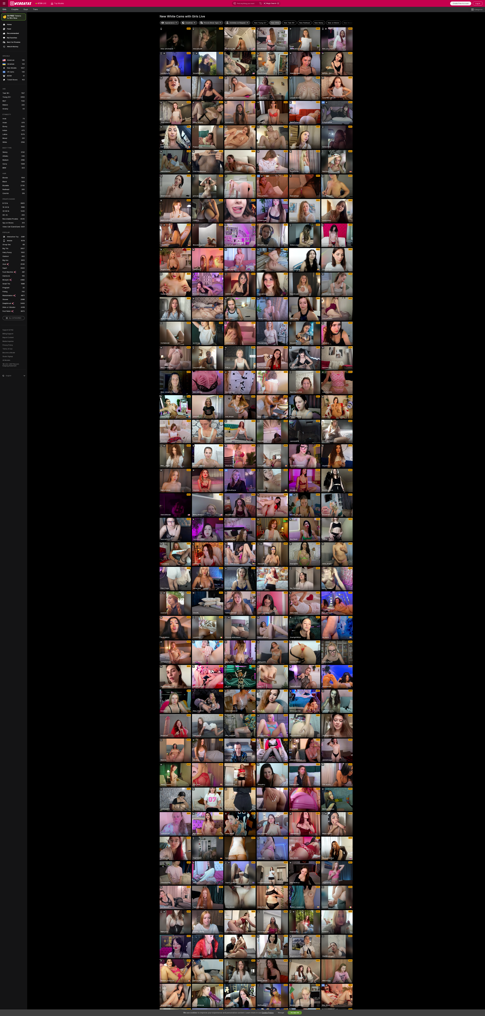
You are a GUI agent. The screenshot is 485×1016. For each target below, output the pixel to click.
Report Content (8, 337)
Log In (477, 3)
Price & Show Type (211, 23)
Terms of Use (7, 349)
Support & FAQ (8, 330)
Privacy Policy (8, 345)
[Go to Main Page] (20, 3)
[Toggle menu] (4, 3)
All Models (6, 360)
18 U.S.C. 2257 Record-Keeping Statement (11, 365)
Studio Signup (8, 356)
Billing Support (8, 334)
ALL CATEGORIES (15, 318)
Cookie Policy (267, 1013)
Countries (189, 23)
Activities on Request (238, 23)
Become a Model (9, 353)
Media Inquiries (8, 341)
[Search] (260, 3)
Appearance (169, 23)
